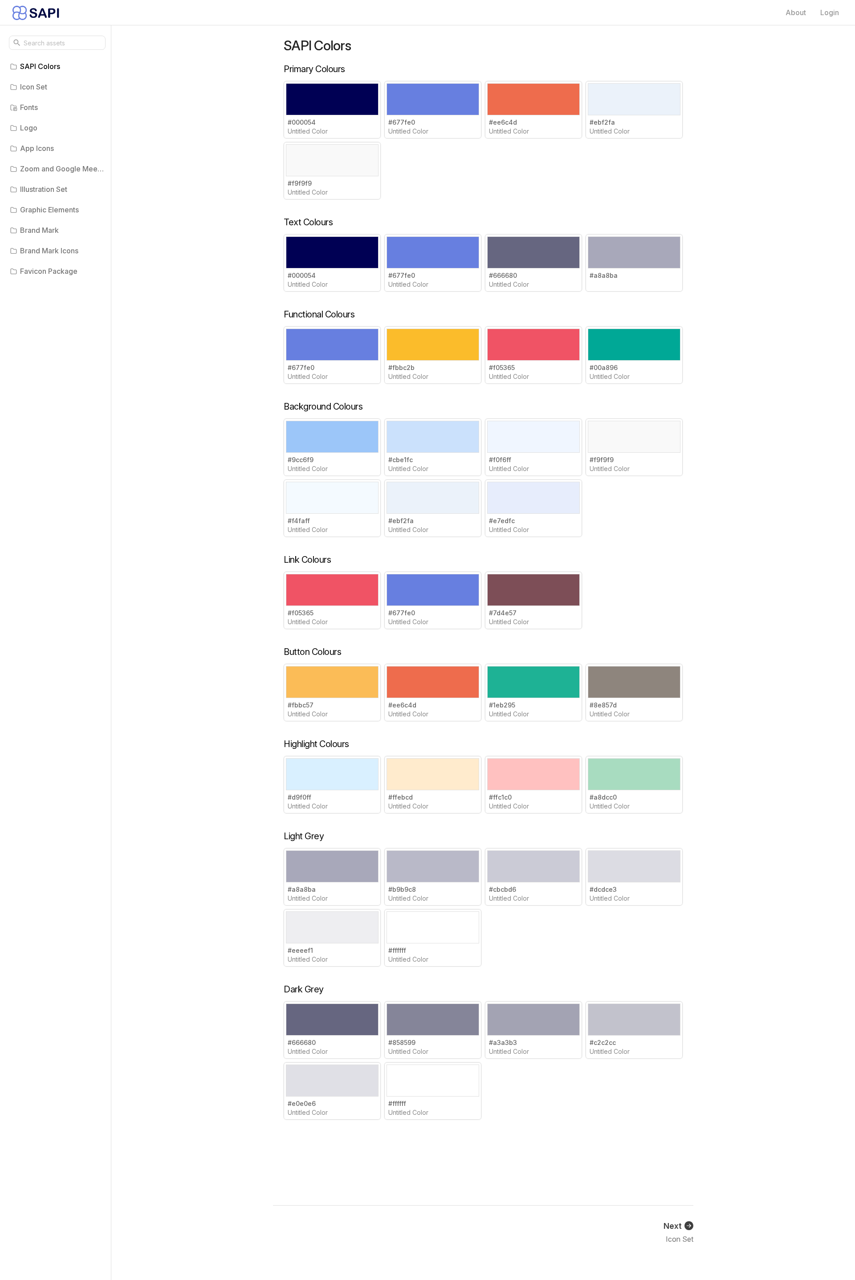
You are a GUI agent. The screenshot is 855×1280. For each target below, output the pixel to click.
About (796, 12)
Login (829, 12)
